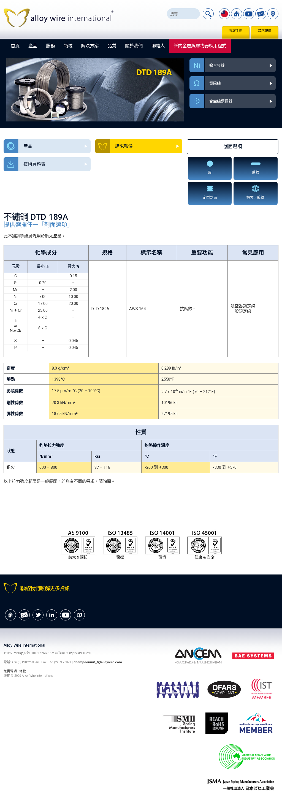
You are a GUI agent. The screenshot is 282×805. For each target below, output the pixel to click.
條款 (22, 671)
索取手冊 (235, 31)
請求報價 (264, 31)
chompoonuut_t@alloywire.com (98, 662)
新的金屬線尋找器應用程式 (199, 45)
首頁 (15, 45)
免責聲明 (11, 671)
